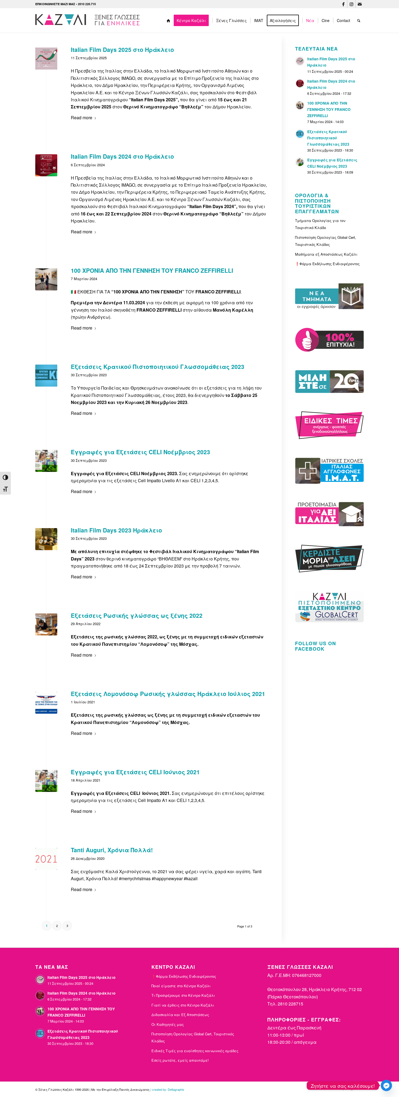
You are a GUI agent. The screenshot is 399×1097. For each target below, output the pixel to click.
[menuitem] (168, 20)
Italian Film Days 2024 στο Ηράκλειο (122, 156)
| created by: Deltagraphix (167, 1089)
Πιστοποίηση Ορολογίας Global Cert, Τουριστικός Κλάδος (325, 241)
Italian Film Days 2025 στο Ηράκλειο (122, 49)
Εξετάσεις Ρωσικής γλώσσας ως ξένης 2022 (136, 615)
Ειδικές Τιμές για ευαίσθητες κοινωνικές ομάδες (194, 1050)
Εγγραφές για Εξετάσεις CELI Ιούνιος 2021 (135, 772)
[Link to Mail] (360, 4)
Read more (81, 117)
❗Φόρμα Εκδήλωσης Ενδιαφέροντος (327, 263)
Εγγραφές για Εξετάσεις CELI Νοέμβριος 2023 (140, 452)
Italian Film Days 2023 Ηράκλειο (116, 530)
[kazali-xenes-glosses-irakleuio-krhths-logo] (88, 20)
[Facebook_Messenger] (386, 1085)
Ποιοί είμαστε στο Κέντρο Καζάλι (181, 985)
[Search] (359, 20)
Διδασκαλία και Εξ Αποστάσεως (180, 1014)
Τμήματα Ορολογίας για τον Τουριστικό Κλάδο (320, 224)
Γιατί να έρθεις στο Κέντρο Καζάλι (182, 1005)
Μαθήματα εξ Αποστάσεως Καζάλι (326, 254)
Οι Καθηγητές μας (167, 1024)
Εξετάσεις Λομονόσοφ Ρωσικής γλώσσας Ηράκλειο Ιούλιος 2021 (168, 693)
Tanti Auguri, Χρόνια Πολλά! (112, 850)
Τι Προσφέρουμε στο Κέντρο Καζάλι (183, 995)
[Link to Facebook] (343, 4)
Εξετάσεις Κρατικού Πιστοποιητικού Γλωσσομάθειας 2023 (157, 366)
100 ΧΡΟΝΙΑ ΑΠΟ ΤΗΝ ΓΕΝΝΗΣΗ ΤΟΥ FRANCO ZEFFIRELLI (152, 270)
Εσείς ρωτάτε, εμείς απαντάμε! (180, 1060)
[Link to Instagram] (351, 4)
